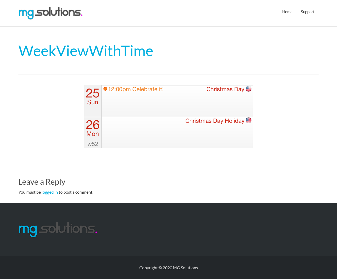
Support (308, 11)
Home (287, 11)
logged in (50, 191)
